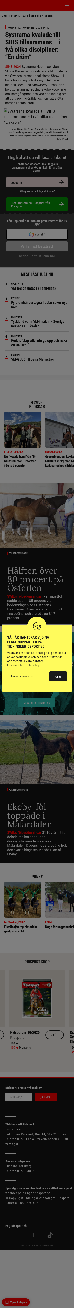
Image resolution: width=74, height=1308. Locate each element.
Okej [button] (58, 676)
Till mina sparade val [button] (21, 676)
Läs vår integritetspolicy (23, 665)
